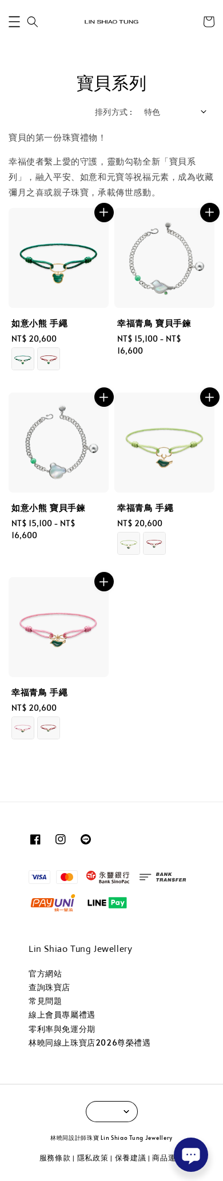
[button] (14, 21)
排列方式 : (113, 111)
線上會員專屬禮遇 (62, 1014)
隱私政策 (93, 1157)
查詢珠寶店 (49, 987)
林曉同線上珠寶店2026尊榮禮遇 (90, 1042)
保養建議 (130, 1157)
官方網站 (45, 973)
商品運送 (168, 1157)
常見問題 (45, 1000)
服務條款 (55, 1157)
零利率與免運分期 (62, 1028)
